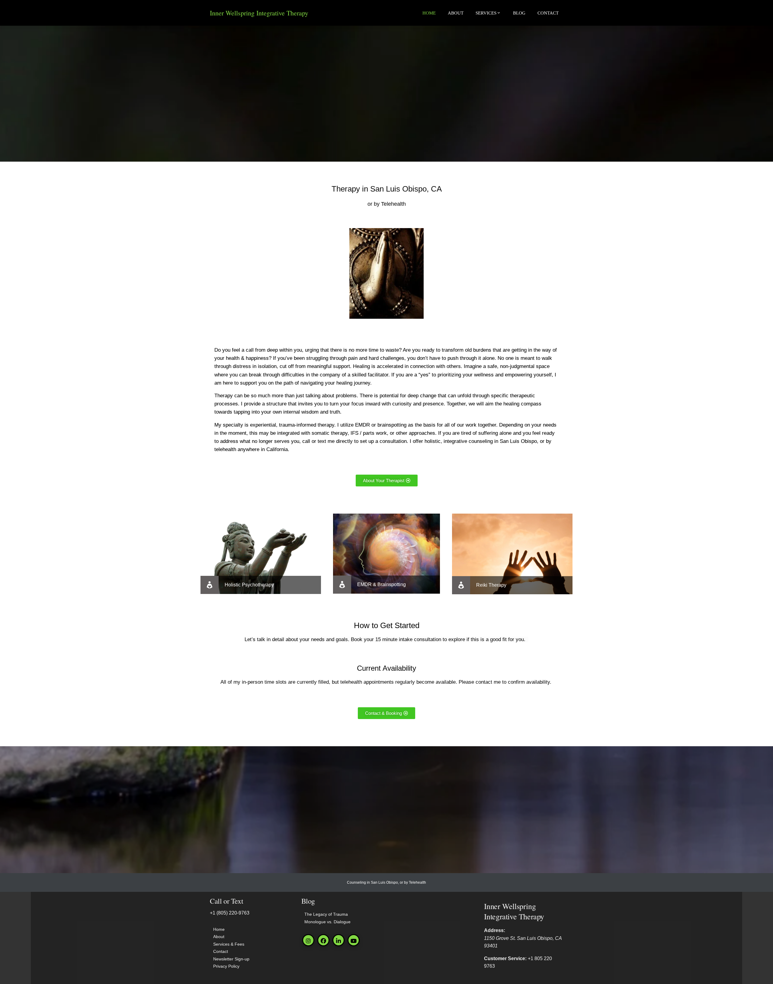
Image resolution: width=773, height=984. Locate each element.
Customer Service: (505, 958)
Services (486, 13)
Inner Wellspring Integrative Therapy (259, 12)
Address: (494, 930)
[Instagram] (308, 940)
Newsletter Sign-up (231, 959)
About (455, 13)
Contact (548, 13)
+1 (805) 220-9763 (229, 912)
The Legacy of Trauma (326, 914)
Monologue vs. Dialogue (327, 921)
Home (429, 13)
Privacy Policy (226, 966)
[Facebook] (323, 940)
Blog (519, 13)
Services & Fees (228, 944)
